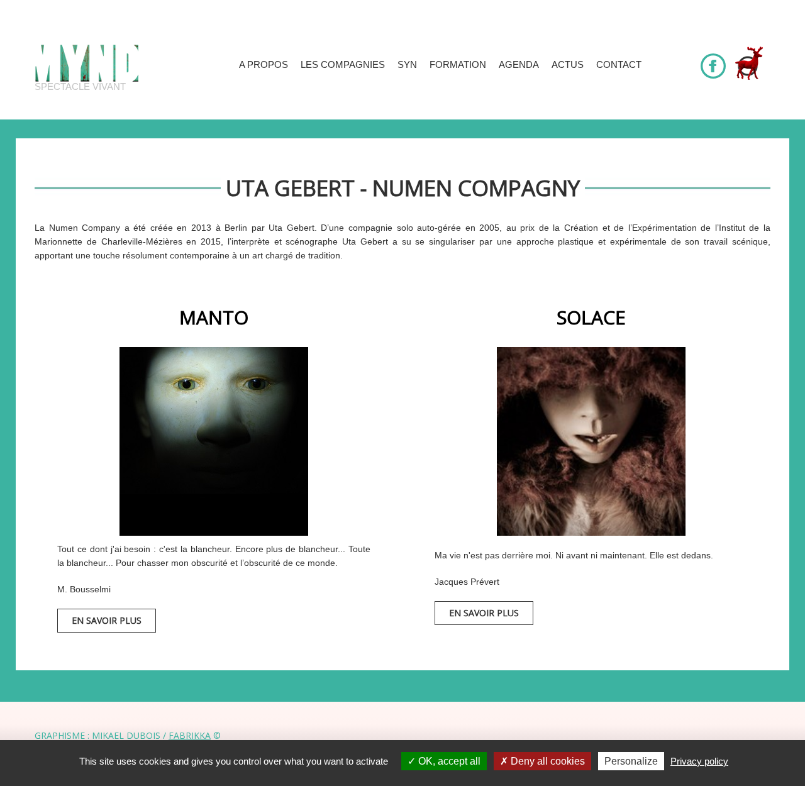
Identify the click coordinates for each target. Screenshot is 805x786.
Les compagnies (343, 64)
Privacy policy (699, 761)
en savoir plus (107, 620)
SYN (407, 64)
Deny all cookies (546, 761)
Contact (618, 64)
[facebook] (713, 60)
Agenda (519, 64)
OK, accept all (448, 761)
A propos (263, 64)
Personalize (631, 761)
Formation (458, 64)
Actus (568, 64)
